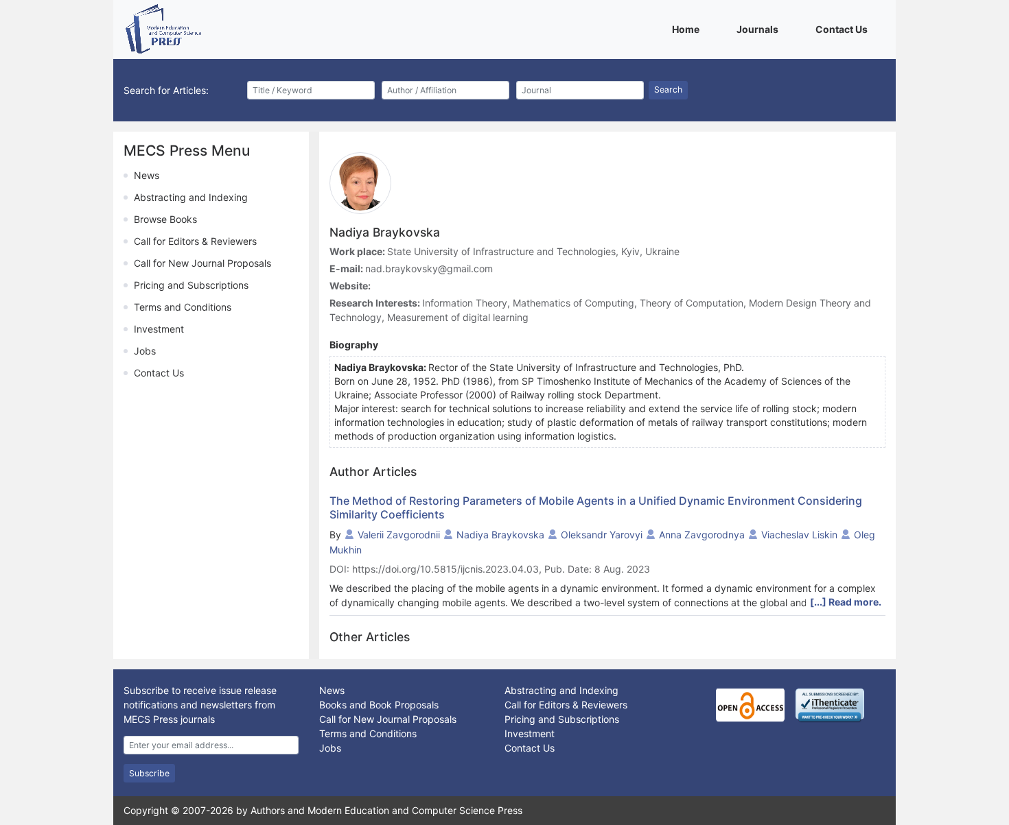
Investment (159, 329)
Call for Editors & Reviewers (195, 241)
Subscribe (149, 773)
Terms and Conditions (182, 307)
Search (668, 89)
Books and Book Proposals (379, 704)
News (146, 175)
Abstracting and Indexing (191, 197)
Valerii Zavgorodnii (399, 534)
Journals (760, 29)
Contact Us (843, 29)
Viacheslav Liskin (799, 534)
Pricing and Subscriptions (191, 285)
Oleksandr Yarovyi (601, 534)
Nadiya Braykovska (500, 534)
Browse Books (165, 219)
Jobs (145, 351)
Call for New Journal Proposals (202, 263)
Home (688, 29)
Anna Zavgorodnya (702, 534)
